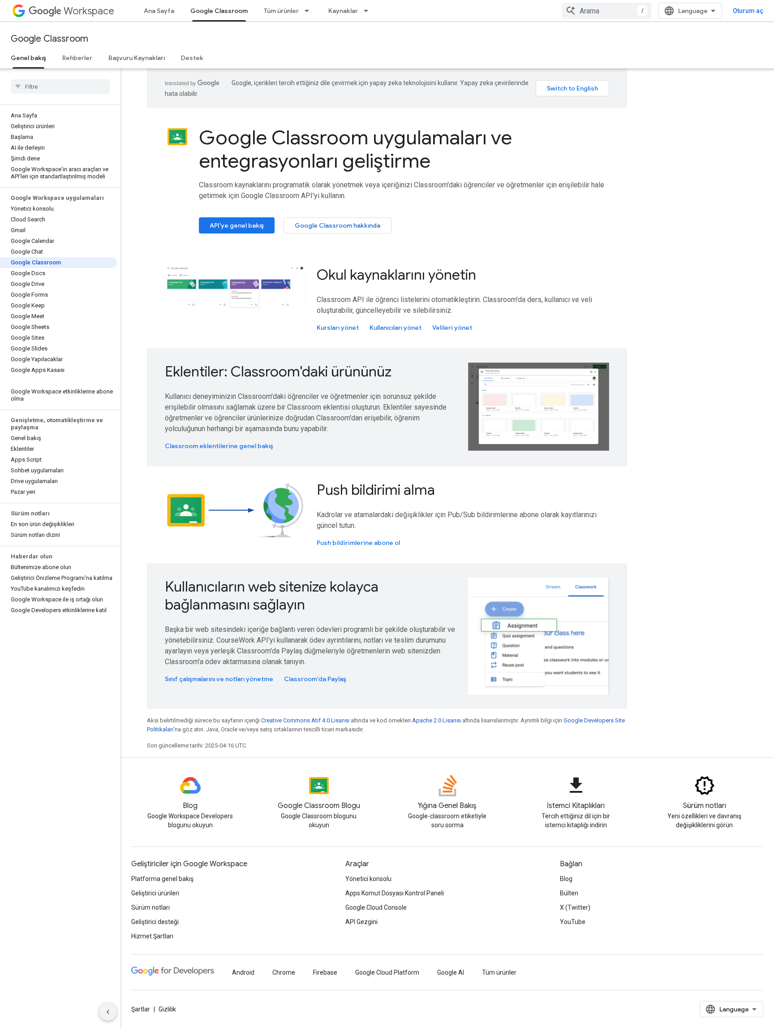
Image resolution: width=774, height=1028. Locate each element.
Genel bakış (28, 58)
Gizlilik (167, 1009)
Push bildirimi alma (376, 490)
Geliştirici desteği (155, 921)
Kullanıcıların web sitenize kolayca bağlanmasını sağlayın (271, 595)
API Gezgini (361, 921)
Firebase (325, 972)
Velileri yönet (452, 328)
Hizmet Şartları (152, 936)
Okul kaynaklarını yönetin (396, 275)
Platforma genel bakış (162, 878)
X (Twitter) (575, 907)
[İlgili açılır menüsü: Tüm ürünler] (309, 11)
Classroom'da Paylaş (315, 679)
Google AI (450, 972)
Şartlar (140, 1009)
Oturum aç (748, 10)
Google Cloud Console (376, 907)
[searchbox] (60, 86)
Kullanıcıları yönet (395, 328)
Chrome (283, 972)
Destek (192, 58)
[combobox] (606, 11)
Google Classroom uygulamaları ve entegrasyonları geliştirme (355, 149)
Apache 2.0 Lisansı (436, 720)
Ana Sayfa (159, 11)
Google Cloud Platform (387, 972)
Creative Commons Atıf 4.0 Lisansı (305, 720)
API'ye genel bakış (237, 225)
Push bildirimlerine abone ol (358, 543)
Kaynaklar (343, 11)
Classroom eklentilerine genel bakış (219, 446)
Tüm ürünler (281, 11)
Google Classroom (219, 11)
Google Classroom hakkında (337, 225)
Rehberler (77, 58)
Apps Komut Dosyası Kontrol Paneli (394, 893)
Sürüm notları (150, 907)
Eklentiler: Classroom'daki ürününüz (278, 371)
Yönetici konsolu (368, 878)
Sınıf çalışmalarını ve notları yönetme (219, 679)
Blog (566, 878)
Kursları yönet (338, 328)
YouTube (572, 921)
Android (243, 972)
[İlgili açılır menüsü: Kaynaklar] (368, 11)
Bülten (569, 893)
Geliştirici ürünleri (155, 893)
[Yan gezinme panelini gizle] (108, 1012)
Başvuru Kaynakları (136, 58)
